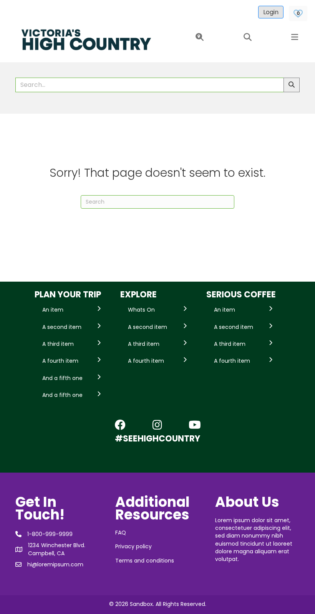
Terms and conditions (144, 560)
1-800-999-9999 (50, 534)
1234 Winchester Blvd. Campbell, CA (56, 549)
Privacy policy (133, 546)
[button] (198, 37)
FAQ (120, 532)
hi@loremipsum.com (55, 564)
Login (271, 12)
